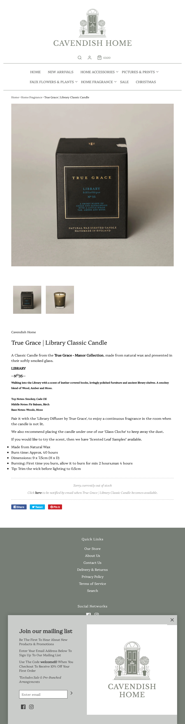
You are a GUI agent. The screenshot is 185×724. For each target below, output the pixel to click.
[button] (27, 300)
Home (35, 71)
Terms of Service (92, 583)
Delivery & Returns (92, 569)
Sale (124, 81)
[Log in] (90, 57)
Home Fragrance (31, 97)
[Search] (80, 57)
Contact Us (92, 562)
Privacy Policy (93, 576)
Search (92, 590)
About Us (92, 555)
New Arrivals (60, 71)
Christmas (146, 81)
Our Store (92, 548)
